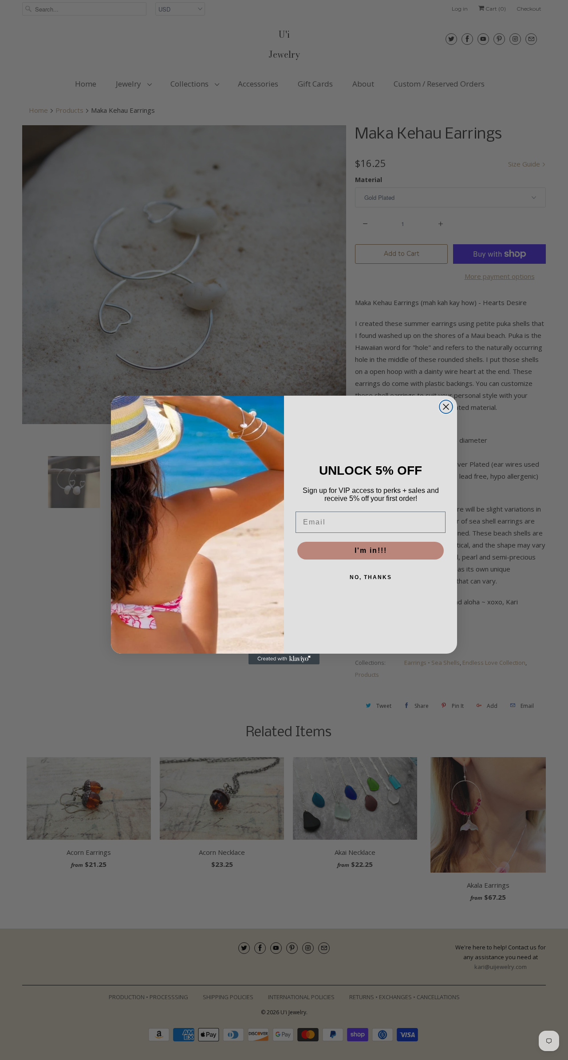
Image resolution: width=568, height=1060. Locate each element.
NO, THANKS (371, 577)
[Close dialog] (446, 406)
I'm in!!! (371, 550)
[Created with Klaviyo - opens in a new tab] (284, 659)
